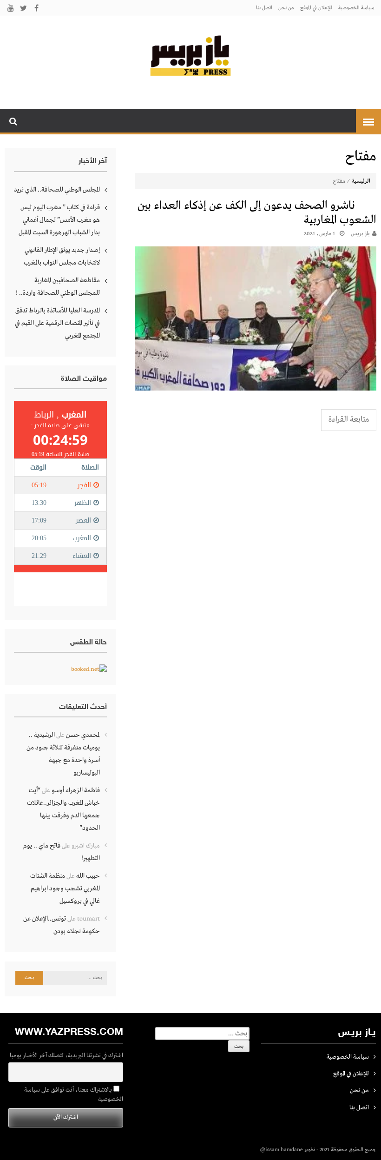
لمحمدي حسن (83, 735)
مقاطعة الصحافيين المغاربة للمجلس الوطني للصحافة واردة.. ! (58, 286)
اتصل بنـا (264, 8)
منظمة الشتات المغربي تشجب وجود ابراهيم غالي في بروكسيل (65, 888)
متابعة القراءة (348, 419)
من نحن (286, 8)
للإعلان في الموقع (316, 8)
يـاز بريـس (360, 234)
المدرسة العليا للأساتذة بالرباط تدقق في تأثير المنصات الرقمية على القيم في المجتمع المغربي (57, 323)
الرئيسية (361, 181)
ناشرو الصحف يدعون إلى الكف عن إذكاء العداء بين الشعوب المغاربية (257, 213)
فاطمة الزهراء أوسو (76, 790)
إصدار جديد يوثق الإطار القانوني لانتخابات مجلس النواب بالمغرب (62, 256)
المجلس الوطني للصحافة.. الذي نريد (57, 190)
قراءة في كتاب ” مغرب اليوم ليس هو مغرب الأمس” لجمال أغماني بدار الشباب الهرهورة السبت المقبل (59, 220)
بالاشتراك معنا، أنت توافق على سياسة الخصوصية (73, 1094)
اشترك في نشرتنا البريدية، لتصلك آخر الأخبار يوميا (66, 1056)
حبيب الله (88, 876)
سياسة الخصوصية (356, 8)
